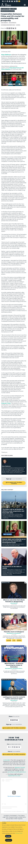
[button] (24, 4)
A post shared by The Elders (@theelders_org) (14, 811)
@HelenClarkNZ (20, 767)
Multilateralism (12, 22)
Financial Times (6, 403)
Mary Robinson (4, 22)
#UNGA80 (6, 760)
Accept (8, 836)
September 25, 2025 (14, 775)
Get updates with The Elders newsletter (14, 483)
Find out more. (18, 833)
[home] (7, 5)
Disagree (8, 840)
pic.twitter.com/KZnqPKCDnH (17, 772)
